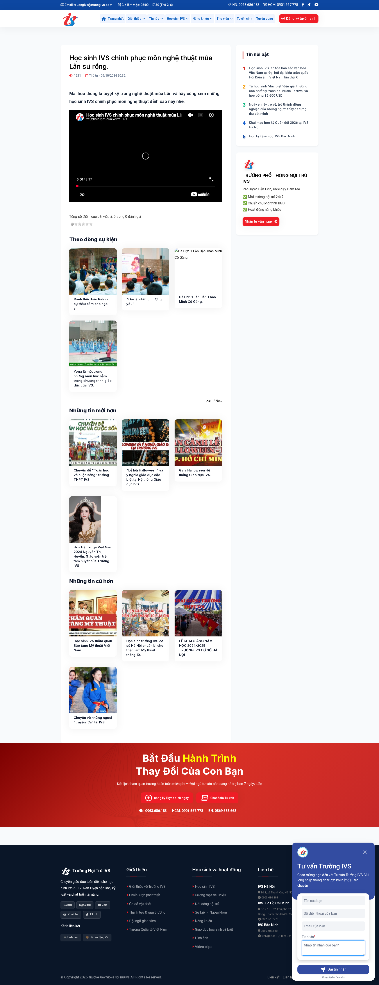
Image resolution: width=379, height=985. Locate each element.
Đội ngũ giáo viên (142, 921)
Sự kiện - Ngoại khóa (211, 912)
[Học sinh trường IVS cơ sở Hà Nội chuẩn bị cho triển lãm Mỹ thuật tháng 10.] (145, 613)
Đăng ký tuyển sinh (301, 18)
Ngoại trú (85, 905)
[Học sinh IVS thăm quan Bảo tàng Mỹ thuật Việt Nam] (93, 613)
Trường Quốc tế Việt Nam (148, 929)
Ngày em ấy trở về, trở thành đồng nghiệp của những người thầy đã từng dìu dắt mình (277, 109)
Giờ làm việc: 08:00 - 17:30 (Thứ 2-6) (147, 5)
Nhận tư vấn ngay (259, 221)
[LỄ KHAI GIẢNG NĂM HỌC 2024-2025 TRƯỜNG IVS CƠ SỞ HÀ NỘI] (198, 613)
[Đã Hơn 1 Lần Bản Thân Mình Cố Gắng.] (198, 271)
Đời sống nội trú (207, 904)
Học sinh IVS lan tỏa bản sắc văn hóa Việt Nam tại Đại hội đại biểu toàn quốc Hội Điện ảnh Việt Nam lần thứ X (279, 72)
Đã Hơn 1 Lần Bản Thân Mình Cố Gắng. (197, 299)
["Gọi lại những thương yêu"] (145, 271)
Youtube (73, 914)
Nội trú (67, 905)
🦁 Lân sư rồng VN (97, 937)
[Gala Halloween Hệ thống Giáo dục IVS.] (198, 442)
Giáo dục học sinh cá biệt (214, 929)
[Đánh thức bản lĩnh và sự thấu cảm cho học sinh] (93, 271)
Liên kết (273, 977)
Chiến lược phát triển (144, 895)
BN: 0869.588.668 (222, 811)
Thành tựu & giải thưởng (147, 912)
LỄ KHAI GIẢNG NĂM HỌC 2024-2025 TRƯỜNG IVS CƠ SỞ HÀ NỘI (198, 648)
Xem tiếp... (214, 400)
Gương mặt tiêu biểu (210, 895)
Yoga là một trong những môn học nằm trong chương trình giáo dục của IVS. (93, 378)
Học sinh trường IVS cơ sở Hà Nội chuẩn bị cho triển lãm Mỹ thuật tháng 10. (144, 648)
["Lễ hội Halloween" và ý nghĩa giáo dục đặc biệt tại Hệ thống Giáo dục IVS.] (145, 442)
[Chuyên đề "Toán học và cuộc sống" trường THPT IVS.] (93, 442)
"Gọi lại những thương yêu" (144, 301)
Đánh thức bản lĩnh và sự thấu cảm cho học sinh (91, 303)
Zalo (104, 905)
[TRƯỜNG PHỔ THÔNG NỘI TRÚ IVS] (70, 18)
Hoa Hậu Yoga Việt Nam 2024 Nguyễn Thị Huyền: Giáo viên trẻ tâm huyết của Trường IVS (93, 556)
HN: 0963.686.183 (245, 5)
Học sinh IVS (176, 18)
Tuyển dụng (264, 18)
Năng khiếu (201, 18)
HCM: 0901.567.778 (282, 5)
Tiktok (94, 914)
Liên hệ (288, 977)
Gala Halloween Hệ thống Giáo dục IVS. (195, 472)
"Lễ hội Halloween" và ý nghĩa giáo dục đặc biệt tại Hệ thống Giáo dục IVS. (144, 477)
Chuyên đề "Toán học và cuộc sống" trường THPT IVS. (91, 475)
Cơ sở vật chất (140, 904)
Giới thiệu (134, 18)
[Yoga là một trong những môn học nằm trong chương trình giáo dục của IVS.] (93, 344)
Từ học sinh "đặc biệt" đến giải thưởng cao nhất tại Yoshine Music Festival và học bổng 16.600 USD (278, 90)
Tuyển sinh (244, 18)
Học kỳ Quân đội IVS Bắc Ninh (272, 136)
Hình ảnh (201, 938)
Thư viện (222, 18)
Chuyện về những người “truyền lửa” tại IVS (93, 720)
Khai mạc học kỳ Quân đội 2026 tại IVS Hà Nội (278, 125)
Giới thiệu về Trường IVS (147, 886)
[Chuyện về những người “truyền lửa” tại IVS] (93, 690)
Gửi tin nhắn (337, 969)
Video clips (203, 947)
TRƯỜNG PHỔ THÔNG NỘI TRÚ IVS (109, 977)
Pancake (340, 977)
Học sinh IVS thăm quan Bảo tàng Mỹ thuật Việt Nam (93, 645)
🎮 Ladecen (70, 937)
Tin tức (154, 18)
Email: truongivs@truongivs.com (88, 5)
